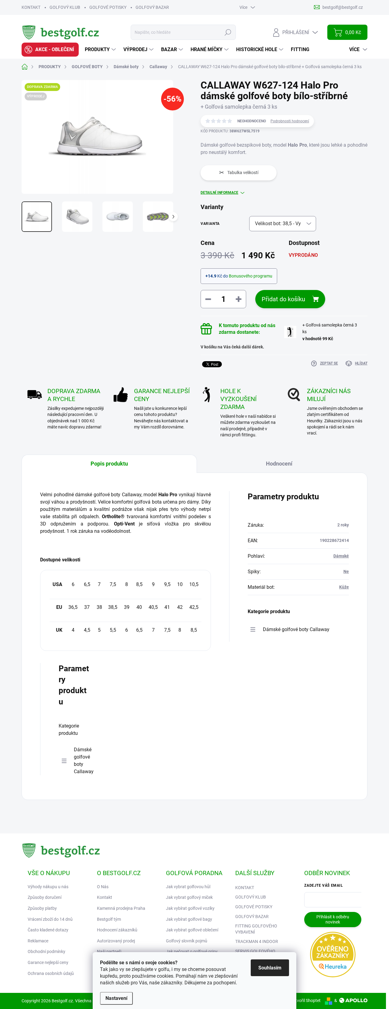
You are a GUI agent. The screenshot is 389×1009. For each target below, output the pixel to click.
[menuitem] (50, 50)
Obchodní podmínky (46, 951)
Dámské (341, 555)
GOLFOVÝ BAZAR (152, 7)
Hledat (228, 32)
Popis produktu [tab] (109, 463)
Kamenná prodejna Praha (121, 908)
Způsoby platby (42, 908)
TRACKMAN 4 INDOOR (256, 941)
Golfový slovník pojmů (186, 940)
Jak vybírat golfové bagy (189, 919)
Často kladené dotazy (48, 929)
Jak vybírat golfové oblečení (192, 929)
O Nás (102, 886)
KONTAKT (31, 7)
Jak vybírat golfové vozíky (190, 908)
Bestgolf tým (109, 919)
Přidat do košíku (283, 299)
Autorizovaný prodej (116, 940)
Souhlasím (269, 968)
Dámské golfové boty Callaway (84, 760)
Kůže (344, 587)
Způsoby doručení (44, 897)
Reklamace (38, 940)
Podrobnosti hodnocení (289, 121)
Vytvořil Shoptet (306, 1000)
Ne (346, 571)
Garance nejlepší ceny (48, 962)
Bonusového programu (250, 276)
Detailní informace (219, 192)
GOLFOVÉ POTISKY (107, 7)
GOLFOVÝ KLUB (65, 7)
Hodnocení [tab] (279, 463)
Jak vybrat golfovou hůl (188, 886)
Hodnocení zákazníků (117, 929)
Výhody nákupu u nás (48, 886)
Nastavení (116, 998)
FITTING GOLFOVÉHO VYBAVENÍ (256, 928)
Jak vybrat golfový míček (189, 897)
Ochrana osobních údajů (51, 973)
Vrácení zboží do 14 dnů (50, 919)
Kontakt (104, 897)
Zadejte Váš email (323, 885)
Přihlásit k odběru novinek (332, 919)
